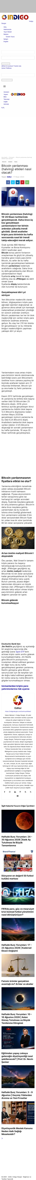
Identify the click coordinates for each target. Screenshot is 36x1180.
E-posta (4, 78)
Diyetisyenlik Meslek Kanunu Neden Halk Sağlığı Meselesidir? (17, 1131)
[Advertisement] (18, 135)
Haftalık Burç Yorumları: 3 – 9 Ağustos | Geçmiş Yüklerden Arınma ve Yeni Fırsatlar (17, 1095)
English (6, 41)
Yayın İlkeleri (8, 32)
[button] (5, 87)
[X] (13, 182)
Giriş (5, 27)
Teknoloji (6, 99)
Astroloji (6, 104)
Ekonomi (11, 157)
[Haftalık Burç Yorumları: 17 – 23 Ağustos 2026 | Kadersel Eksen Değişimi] (18, 929)
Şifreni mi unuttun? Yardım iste (11, 66)
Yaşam (6, 94)
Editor (9, 177)
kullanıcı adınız (6, 55)
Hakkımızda (7, 29)
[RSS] (25, 792)
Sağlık (6, 101)
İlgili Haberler (8, 806)
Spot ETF (20, 652)
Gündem (6, 92)
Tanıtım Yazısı (10, 36)
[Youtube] (18, 796)
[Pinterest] (22, 182)
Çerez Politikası (7, 68)
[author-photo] (18, 705)
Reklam (6, 34)
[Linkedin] (18, 182)
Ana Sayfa (4, 157)
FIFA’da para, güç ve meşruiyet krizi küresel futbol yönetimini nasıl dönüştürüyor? (18, 912)
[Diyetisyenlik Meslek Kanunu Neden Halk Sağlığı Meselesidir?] (18, 1112)
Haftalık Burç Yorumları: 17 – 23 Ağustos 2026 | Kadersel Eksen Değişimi (17, 948)
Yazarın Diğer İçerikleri (24, 806)
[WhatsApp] (27, 182)
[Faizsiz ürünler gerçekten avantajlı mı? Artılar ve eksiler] (18, 965)
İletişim (6, 39)
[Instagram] (10, 792)
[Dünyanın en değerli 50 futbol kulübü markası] (18, 860)
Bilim (5, 97)
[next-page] (2, 1138)
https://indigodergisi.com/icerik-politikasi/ (18, 711)
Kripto (15, 161)
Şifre (3, 61)
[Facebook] (8, 182)
